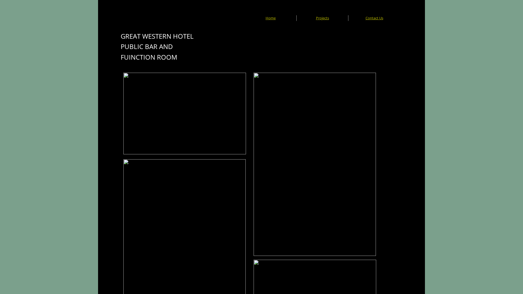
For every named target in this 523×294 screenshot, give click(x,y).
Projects (322, 18)
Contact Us (374, 18)
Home (271, 18)
